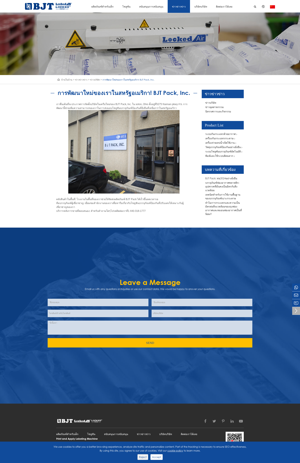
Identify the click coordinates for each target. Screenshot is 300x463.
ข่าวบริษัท (95, 79)
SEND (150, 343)
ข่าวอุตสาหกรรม (214, 107)
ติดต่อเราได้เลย (224, 6)
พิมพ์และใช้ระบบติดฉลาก (219, 155)
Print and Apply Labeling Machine (77, 438)
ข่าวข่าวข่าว (179, 6)
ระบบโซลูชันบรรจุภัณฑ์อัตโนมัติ (223, 151)
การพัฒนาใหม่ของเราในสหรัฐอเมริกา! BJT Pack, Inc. (128, 79)
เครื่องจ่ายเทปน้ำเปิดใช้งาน (220, 142)
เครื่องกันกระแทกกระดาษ (219, 138)
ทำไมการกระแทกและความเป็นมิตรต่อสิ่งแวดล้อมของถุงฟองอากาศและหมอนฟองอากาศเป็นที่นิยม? (223, 208)
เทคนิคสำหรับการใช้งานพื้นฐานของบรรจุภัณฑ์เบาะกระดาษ (222, 196)
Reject (143, 457)
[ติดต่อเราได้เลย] (296, 303)
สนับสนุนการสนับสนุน (151, 6)
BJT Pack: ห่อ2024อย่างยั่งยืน (221, 178)
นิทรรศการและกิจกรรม (218, 111)
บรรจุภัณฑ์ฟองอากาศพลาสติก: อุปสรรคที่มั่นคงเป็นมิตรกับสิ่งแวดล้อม (222, 186)
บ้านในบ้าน (66, 79)
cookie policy (175, 450)
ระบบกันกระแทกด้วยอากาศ (220, 134)
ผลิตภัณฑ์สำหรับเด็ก (102, 6)
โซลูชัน (126, 6)
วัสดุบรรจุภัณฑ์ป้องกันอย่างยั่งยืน (223, 147)
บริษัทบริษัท (200, 6)
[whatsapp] (296, 287)
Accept (156, 457)
